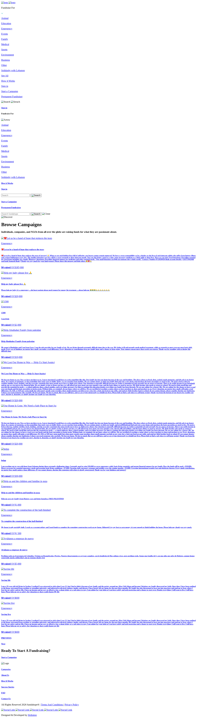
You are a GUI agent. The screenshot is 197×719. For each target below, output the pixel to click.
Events (4, 34)
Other (4, 65)
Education (6, 23)
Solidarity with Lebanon (13, 70)
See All (4, 75)
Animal (4, 18)
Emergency (6, 28)
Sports (4, 49)
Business (5, 60)
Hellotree (32, 715)
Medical (5, 44)
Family (4, 39)
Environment (7, 54)
